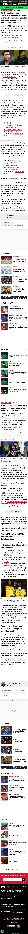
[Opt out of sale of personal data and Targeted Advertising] (2, 931)
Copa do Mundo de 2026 (10, 466)
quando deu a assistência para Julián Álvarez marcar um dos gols (14, 503)
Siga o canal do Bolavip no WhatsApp (13, 7)
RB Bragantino (19, 225)
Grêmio (6, 561)
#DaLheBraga (15, 161)
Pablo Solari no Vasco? (12, 1)
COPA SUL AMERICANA (7, 225)
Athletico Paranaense (7, 222)
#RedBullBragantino (10, 165)
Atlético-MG (17, 566)
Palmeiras (4, 483)
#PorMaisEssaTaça (10, 127)
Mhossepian (6, 46)
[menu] (1, 4)
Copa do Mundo (17, 402)
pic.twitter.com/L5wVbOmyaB (13, 167)
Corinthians (11, 553)
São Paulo (7, 555)
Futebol (18, 10)
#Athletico (18, 125)
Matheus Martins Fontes (9, 438)
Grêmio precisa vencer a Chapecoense (15, 894)
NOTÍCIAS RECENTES (15, 5)
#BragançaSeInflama (10, 163)
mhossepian (10, 215)
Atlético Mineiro (20, 690)
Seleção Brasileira (12, 614)
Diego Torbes (6, 902)
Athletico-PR (15, 570)
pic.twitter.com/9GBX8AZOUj (13, 129)
